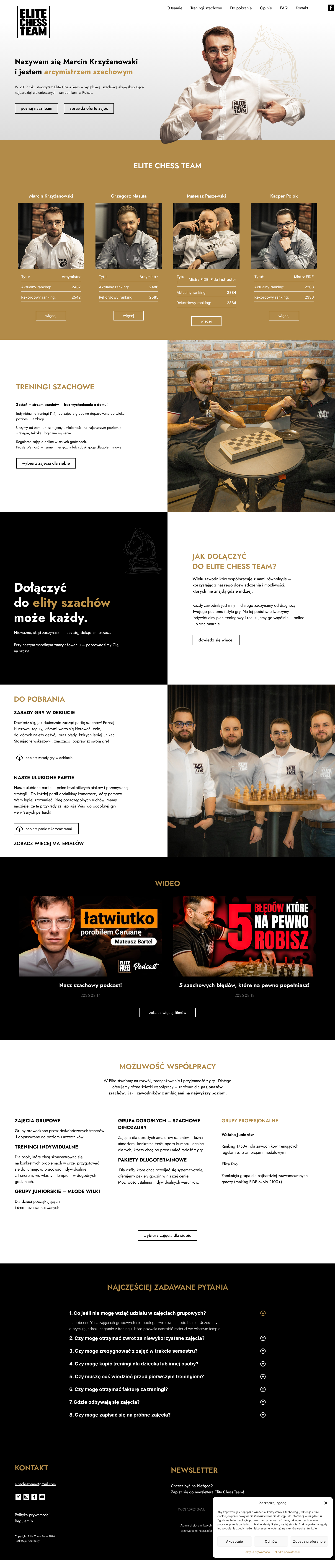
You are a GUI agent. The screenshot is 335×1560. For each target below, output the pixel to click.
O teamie (174, 8)
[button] (326, 1503)
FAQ (284, 8)
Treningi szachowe (206, 8)
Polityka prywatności (257, 1552)
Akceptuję (234, 1541)
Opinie (266, 8)
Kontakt (302, 8)
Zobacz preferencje (309, 1541)
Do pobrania (241, 8)
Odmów (271, 1541)
